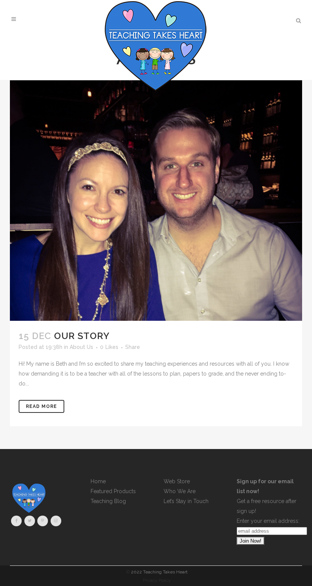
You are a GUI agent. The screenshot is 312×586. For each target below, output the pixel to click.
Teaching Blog (108, 501)
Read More (41, 406)
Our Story (82, 335)
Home (98, 481)
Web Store (177, 481)
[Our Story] (156, 200)
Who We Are (180, 491)
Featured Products (113, 491)
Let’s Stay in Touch (186, 501)
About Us (81, 347)
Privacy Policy (157, 580)
